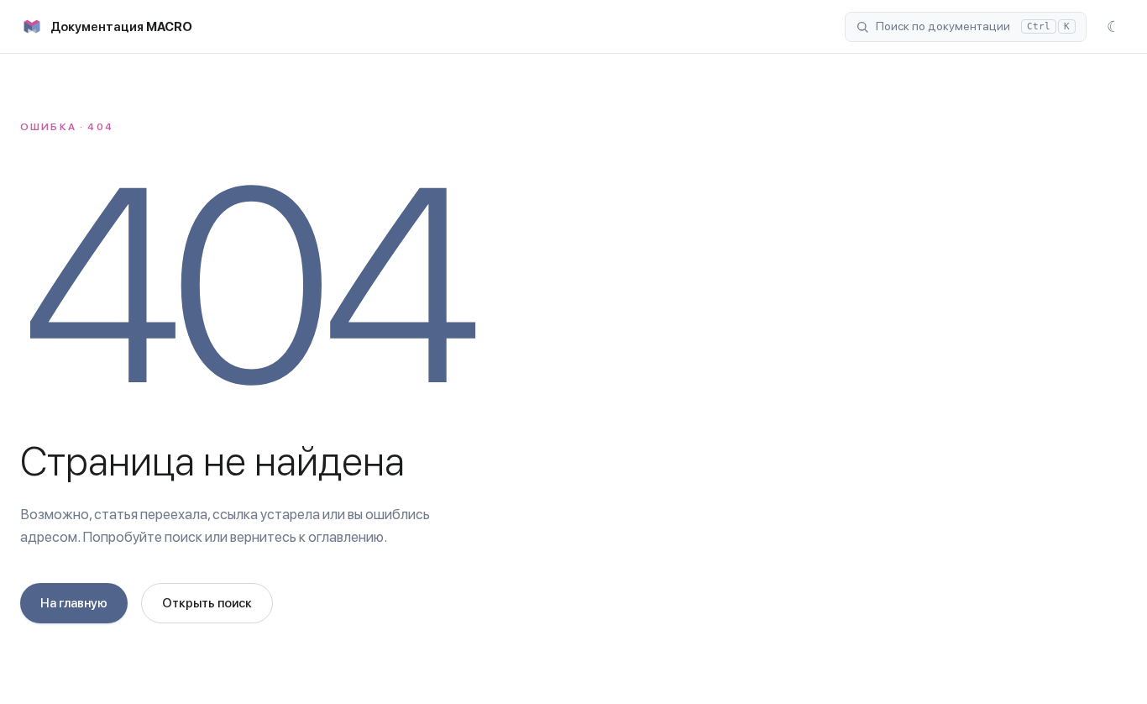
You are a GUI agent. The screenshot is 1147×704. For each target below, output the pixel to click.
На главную (73, 603)
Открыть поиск (207, 603)
